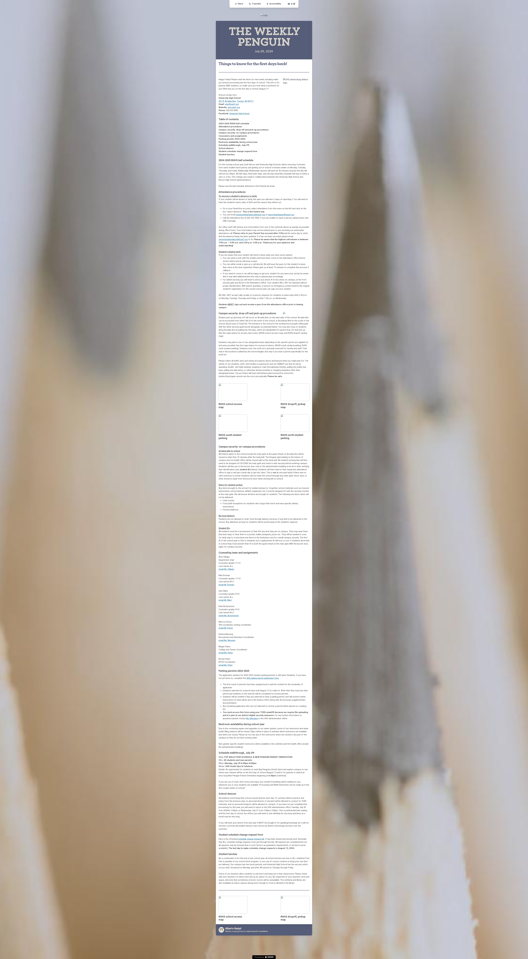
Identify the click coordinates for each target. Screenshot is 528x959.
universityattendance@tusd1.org (250, 214)
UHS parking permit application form (262, 678)
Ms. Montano (252, 718)
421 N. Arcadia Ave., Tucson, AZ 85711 (236, 101)
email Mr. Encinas (226, 584)
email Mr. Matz (225, 600)
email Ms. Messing (227, 640)
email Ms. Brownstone (229, 615)
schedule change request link (251, 839)
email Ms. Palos (226, 653)
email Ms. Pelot (225, 665)
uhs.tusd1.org (234, 107)
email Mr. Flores (226, 628)
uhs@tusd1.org (232, 104)
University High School (239, 113)
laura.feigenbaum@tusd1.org (281, 214)
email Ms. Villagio (226, 569)
